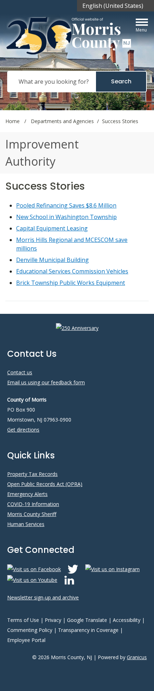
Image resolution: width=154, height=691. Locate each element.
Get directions (23, 429)
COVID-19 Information (33, 504)
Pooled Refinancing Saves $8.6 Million (66, 205)
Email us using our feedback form (46, 382)
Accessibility (126, 620)
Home (12, 121)
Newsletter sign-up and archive (43, 597)
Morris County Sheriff (31, 514)
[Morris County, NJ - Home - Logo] (69, 35)
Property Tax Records (32, 474)
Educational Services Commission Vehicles (72, 271)
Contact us (19, 372)
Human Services (25, 524)
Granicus (137, 657)
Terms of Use (23, 620)
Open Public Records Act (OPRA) (44, 484)
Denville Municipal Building (52, 260)
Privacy (53, 620)
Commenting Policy (29, 630)
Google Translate (87, 620)
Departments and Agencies (62, 121)
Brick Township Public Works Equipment (70, 283)
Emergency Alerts (27, 494)
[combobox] (115, 5)
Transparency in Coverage (88, 630)
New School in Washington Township (66, 217)
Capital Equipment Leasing (52, 228)
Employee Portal (26, 640)
